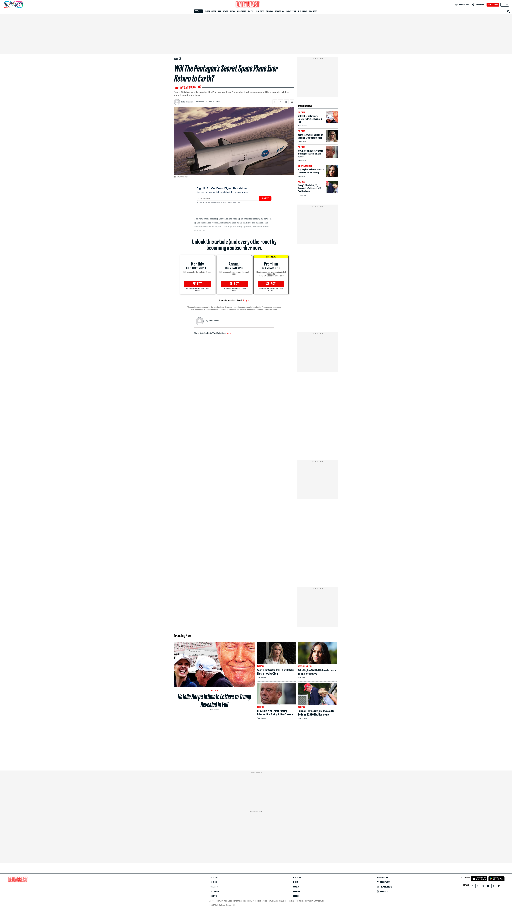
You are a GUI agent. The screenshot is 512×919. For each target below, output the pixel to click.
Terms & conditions (295, 901)
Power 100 (280, 11)
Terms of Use (225, 202)
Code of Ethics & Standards (266, 901)
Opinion (269, 11)
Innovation (291, 11)
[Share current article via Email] (286, 102)
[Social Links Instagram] (483, 886)
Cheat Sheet (210, 11)
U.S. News (302, 11)
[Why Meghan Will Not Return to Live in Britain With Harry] (332, 176)
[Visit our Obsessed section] (22, 5)
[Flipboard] (499, 886)
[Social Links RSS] (493, 886)
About (212, 901)
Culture (296, 891)
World (296, 887)
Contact (219, 901)
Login (246, 300)
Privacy (250, 901)
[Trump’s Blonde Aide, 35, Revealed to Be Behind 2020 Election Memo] (332, 192)
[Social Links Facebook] (472, 886)
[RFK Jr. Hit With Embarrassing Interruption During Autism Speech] (332, 157)
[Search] (508, 11)
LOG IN (505, 5)
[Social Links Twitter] (477, 886)
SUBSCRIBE (493, 5)
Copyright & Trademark (314, 901)
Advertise (237, 901)
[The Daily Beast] (247, 5)
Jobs (230, 901)
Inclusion (282, 901)
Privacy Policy (236, 202)
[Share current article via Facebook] (275, 102)
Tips (225, 901)
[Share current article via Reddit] (292, 102)
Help (244, 901)
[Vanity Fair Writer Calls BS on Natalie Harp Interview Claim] (332, 141)
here (229, 333)
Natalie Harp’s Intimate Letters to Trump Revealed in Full (214, 700)
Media (232, 11)
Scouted (313, 11)
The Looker (223, 11)
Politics (260, 11)
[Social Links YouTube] (488, 886)
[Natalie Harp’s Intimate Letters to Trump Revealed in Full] (332, 123)
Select (197, 284)
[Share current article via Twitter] (280, 102)
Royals (251, 11)
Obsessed (241, 11)
